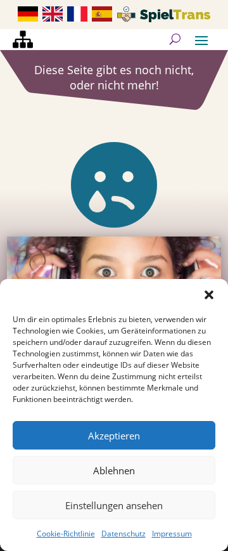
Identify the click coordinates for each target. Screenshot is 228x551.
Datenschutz (123, 533)
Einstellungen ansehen (114, 505)
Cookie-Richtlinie (66, 533)
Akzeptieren (114, 435)
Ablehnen (114, 470)
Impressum (172, 533)
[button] (209, 294)
